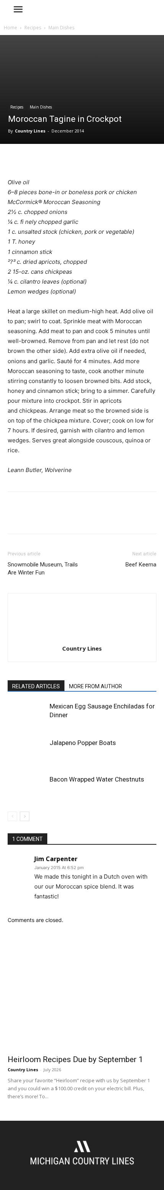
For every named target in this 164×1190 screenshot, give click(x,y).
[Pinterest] (50, 159)
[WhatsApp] (68, 159)
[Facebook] (15, 159)
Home (10, 27)
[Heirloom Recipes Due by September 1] (82, 996)
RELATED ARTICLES (36, 686)
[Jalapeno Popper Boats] (27, 752)
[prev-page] (12, 816)
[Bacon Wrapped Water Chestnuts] (27, 788)
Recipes (32, 27)
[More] (86, 159)
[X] (32, 159)
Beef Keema (140, 564)
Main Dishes (61, 27)
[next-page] (24, 816)
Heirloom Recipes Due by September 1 (75, 1059)
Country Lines (30, 131)
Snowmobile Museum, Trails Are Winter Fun (43, 568)
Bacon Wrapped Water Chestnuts (97, 779)
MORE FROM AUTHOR (95, 686)
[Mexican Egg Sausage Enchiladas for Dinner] (27, 715)
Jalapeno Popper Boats (83, 743)
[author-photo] (82, 638)
